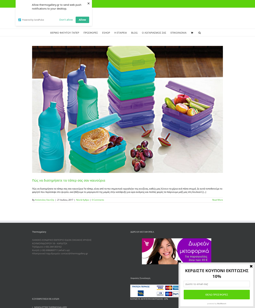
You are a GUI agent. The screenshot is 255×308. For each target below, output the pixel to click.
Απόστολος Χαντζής (44, 199)
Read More (217, 199)
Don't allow (66, 19)
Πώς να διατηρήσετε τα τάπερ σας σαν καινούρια (68, 180)
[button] (199, 32)
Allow (82, 19)
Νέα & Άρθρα (82, 199)
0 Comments (98, 199)
